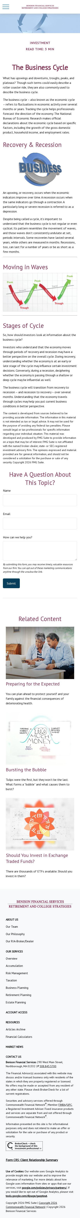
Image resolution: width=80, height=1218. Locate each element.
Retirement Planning (18, 995)
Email (6, 514)
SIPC (69, 1105)
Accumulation (14, 966)
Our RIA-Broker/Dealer (20, 941)
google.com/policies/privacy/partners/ (44, 1187)
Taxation (11, 980)
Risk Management (17, 973)
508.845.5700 (48, 1066)
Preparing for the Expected (33, 684)
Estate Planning (16, 1002)
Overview (11, 958)
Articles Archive (15, 1029)
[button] (12, 919)
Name (7, 490)
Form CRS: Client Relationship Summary (32, 1160)
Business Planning (17, 988)
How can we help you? (17, 537)
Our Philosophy (15, 934)
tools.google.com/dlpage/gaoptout (26, 1196)
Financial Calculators (19, 1037)
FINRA (61, 1105)
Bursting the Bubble (26, 770)
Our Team (12, 926)
